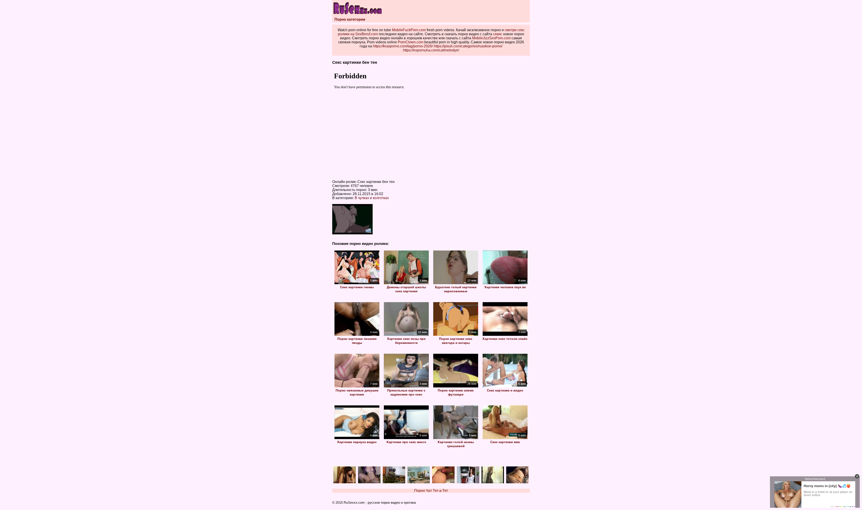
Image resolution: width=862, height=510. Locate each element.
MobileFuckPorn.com (409, 30)
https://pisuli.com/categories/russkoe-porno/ (468, 46)
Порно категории (349, 19)
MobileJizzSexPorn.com (491, 38)
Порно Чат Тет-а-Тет (431, 490)
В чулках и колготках (372, 198)
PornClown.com (410, 42)
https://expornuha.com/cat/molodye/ (431, 50)
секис (497, 34)
